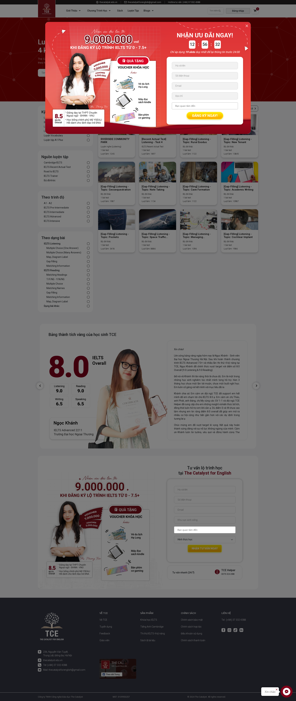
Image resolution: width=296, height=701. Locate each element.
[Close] (246, 25)
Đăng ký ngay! (205, 116)
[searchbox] (205, 529)
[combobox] (205, 529)
